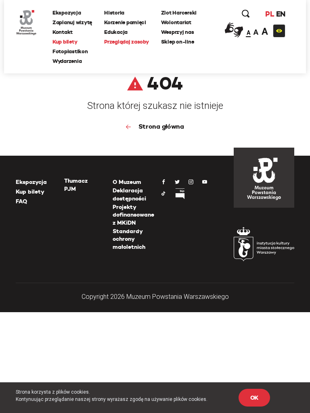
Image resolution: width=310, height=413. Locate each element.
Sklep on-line (177, 41)
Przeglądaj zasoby (126, 41)
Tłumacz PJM (76, 184)
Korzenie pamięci (125, 22)
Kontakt (62, 32)
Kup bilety (64, 41)
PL (269, 14)
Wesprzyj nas (177, 32)
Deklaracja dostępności (129, 194)
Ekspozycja (66, 12)
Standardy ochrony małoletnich (129, 238)
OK (254, 397)
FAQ (21, 201)
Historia (114, 12)
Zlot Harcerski (179, 12)
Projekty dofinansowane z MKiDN (133, 214)
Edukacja (116, 32)
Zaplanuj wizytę (72, 22)
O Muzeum (127, 182)
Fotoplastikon (70, 51)
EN (280, 14)
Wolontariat (176, 22)
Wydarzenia (67, 61)
